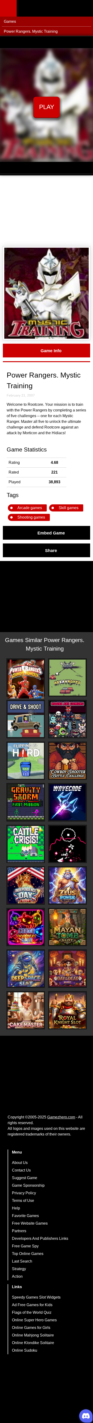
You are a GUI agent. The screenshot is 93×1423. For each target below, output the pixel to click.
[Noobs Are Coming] (67, 719)
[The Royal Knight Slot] (67, 1010)
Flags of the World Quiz (32, 1312)
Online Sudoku (24, 1350)
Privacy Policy (24, 1193)
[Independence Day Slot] (26, 885)
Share (51, 550)
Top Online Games (27, 1254)
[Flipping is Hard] (26, 761)
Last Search (22, 1261)
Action (17, 1276)
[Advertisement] (46, 211)
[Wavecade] (67, 802)
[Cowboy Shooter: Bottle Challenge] (67, 761)
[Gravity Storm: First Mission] (26, 802)
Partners (19, 1231)
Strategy (19, 1269)
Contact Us (21, 1170)
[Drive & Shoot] (26, 719)
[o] (67, 844)
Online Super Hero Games (34, 1320)
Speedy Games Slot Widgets (36, 1297)
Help (16, 1208)
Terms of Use (23, 1201)
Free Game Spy (25, 1246)
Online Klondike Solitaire (33, 1343)
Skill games (68, 508)
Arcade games (29, 508)
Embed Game (51, 532)
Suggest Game (24, 1178)
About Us (20, 1163)
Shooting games (31, 517)
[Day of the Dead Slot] (67, 969)
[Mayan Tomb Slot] (67, 927)
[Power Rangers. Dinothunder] (26, 679)
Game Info (51, 350)
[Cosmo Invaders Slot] (26, 927)
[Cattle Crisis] (26, 844)
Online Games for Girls (31, 1328)
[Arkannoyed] (67, 678)
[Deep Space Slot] (26, 969)
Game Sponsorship (28, 1185)
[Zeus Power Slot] (67, 885)
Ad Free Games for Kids (32, 1305)
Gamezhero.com (61, 1117)
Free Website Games (30, 1223)
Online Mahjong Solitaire (33, 1335)
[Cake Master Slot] (26, 1010)
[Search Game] (85, 9)
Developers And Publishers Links (40, 1238)
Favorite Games (25, 1216)
